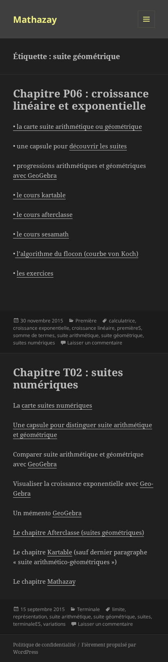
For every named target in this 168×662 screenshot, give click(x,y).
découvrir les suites (98, 146)
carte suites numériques (57, 405)
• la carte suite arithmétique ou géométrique (77, 126)
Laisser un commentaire (94, 342)
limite (118, 609)
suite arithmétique (78, 335)
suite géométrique (122, 335)
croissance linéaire (93, 327)
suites (144, 616)
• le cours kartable (39, 195)
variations (54, 623)
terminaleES (27, 623)
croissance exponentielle (41, 327)
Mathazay (35, 19)
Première (86, 320)
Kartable (59, 552)
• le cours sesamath (41, 234)
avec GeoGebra (35, 175)
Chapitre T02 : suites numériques (68, 378)
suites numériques (34, 342)
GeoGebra (42, 464)
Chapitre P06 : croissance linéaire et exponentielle (81, 99)
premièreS (129, 327)
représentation (30, 616)
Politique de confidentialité (44, 644)
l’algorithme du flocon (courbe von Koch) (76, 253)
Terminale (88, 609)
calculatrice (122, 320)
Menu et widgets (146, 27)
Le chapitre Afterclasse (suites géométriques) (78, 532)
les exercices (35, 273)
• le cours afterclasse (43, 214)
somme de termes (34, 335)
